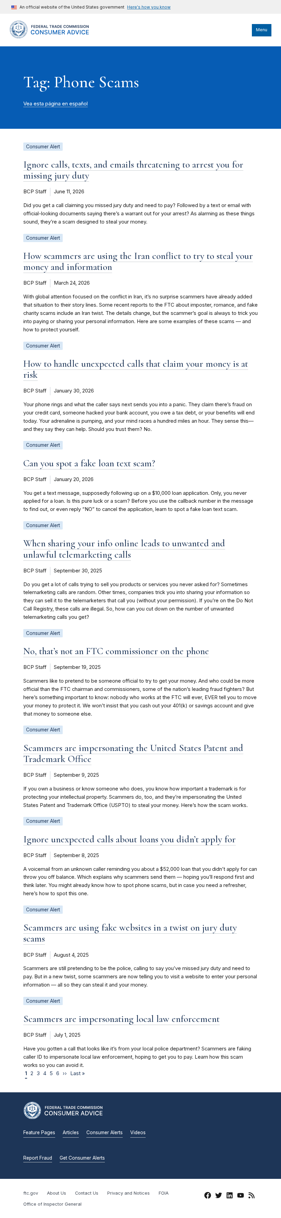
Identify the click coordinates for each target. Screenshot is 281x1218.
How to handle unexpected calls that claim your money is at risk (135, 369)
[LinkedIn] (229, 1196)
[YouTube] (240, 1196)
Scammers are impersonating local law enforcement (121, 1019)
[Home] (56, 36)
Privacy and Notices (128, 1193)
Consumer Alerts (104, 1132)
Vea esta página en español (55, 104)
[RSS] (251, 1196)
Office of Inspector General (52, 1204)
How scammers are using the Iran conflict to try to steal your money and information (138, 261)
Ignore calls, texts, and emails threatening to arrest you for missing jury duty (133, 170)
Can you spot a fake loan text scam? (89, 463)
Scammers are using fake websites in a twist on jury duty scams (130, 933)
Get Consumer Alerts (82, 1158)
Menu (261, 29)
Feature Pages (39, 1132)
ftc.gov (30, 1193)
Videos (138, 1132)
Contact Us (86, 1193)
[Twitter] (218, 1196)
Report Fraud (37, 1158)
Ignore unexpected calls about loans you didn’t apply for (129, 839)
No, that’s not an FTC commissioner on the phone (116, 651)
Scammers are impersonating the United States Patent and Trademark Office (133, 753)
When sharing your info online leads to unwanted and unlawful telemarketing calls (124, 548)
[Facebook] (207, 1196)
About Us (56, 1193)
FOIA (164, 1193)
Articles (71, 1132)
